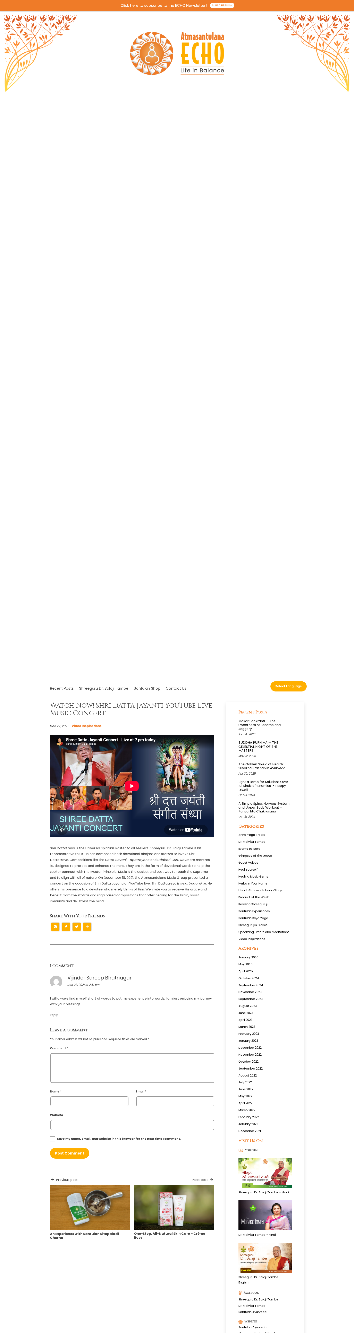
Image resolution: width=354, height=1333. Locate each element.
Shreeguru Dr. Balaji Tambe (103, 688)
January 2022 (248, 1124)
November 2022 (250, 1055)
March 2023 (246, 1027)
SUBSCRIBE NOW (222, 5)
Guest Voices (248, 863)
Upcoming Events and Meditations (263, 932)
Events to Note (249, 849)
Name (56, 1091)
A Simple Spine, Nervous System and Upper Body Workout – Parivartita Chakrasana (263, 807)
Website (56, 1115)
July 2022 (245, 1082)
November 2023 (250, 992)
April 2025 (245, 971)
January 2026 (248, 957)
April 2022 (245, 1103)
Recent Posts (62, 688)
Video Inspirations (87, 726)
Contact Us (176, 688)
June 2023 (245, 1013)
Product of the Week (253, 897)
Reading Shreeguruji (253, 904)
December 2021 (249, 1131)
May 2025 (245, 964)
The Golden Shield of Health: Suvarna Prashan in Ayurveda (261, 766)
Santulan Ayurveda (252, 1312)
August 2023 (247, 1006)
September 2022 (250, 1068)
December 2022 (250, 1048)
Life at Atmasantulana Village (260, 890)
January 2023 (248, 1041)
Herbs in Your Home (252, 883)
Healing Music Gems (253, 876)
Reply (54, 1015)
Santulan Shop (147, 688)
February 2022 (248, 1117)
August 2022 (247, 1075)
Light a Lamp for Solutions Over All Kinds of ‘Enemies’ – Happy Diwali (263, 786)
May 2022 (245, 1096)
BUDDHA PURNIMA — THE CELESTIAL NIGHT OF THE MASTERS (258, 746)
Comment (59, 1048)
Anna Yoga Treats (252, 835)
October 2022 (248, 1062)
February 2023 (248, 1034)
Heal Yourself (248, 870)
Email (141, 1091)
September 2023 (250, 999)
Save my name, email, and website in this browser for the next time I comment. (119, 1139)
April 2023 (245, 1020)
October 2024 (248, 978)
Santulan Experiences (254, 911)
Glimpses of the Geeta (255, 856)
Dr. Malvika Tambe (252, 842)
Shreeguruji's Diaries (253, 925)
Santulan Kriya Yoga (253, 918)
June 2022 (245, 1089)
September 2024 (250, 985)
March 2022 (246, 1110)
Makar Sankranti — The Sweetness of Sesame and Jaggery (259, 725)
